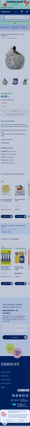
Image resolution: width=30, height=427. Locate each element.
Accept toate (21, 420)
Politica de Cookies (23, 417)
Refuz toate (8, 420)
